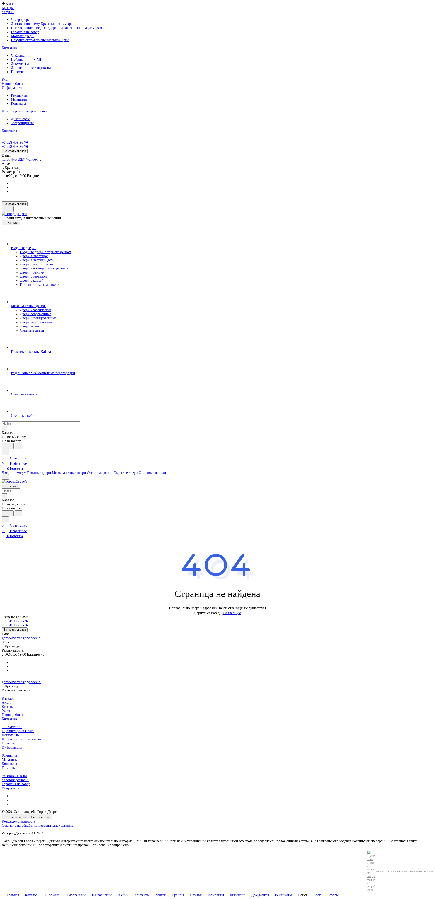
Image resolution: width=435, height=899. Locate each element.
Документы (20, 63)
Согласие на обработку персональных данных (37, 825)
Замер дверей (21, 20)
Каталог (8, 698)
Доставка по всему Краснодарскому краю (43, 24)
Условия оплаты (14, 776)
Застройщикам (22, 123)
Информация (12, 747)
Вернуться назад (207, 613)
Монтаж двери (22, 36)
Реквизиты (19, 95)
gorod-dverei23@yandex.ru (21, 159)
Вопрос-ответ (12, 788)
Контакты (18, 103)
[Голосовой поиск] (8, 446)
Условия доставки (15, 780)
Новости (17, 72)
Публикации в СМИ (27, 59)
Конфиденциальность (18, 821)
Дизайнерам (20, 119)
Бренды (8, 706)
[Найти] (18, 446)
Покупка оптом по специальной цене (40, 40)
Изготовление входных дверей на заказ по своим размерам (56, 28)
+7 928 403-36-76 (15, 142)
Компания (9, 719)
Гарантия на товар (25, 32)
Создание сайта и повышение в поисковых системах (404, 871)
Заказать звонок (15, 151)
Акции (7, 702)
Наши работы (12, 715)
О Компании (21, 55)
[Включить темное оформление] (8, 209)
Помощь (8, 768)
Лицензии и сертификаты (31, 68)
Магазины (19, 99)
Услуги (7, 710)
